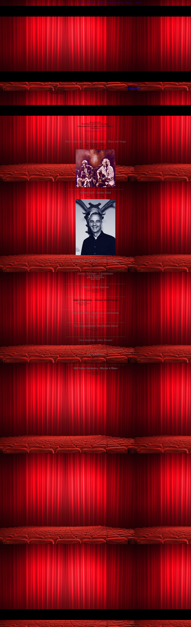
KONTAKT (139, 3)
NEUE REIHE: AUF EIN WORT (114, 3)
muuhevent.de (134, 89)
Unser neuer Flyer (91, 3)
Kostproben (100, 3)
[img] (51, 5)
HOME (82, 3)
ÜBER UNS (129, 3)
